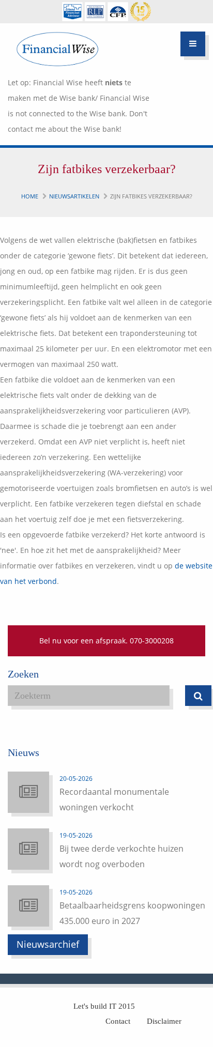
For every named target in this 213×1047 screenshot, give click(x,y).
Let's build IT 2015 (104, 1006)
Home (29, 196)
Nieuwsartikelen (74, 196)
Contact (117, 1021)
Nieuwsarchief (48, 944)
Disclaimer (164, 1021)
